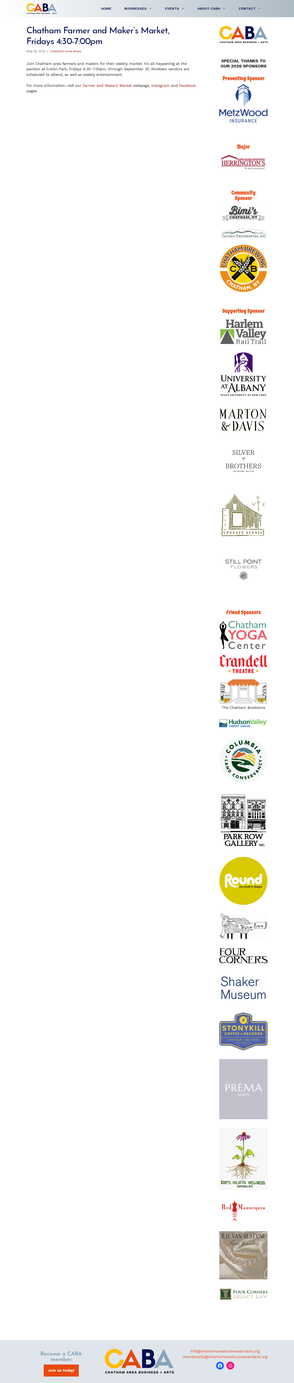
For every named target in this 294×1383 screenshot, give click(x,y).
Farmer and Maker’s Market (108, 85)
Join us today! (61, 1370)
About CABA (209, 8)
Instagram (160, 85)
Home (106, 8)
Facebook (187, 85)
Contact (247, 8)
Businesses (135, 8)
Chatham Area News (65, 51)
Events (172, 8)
